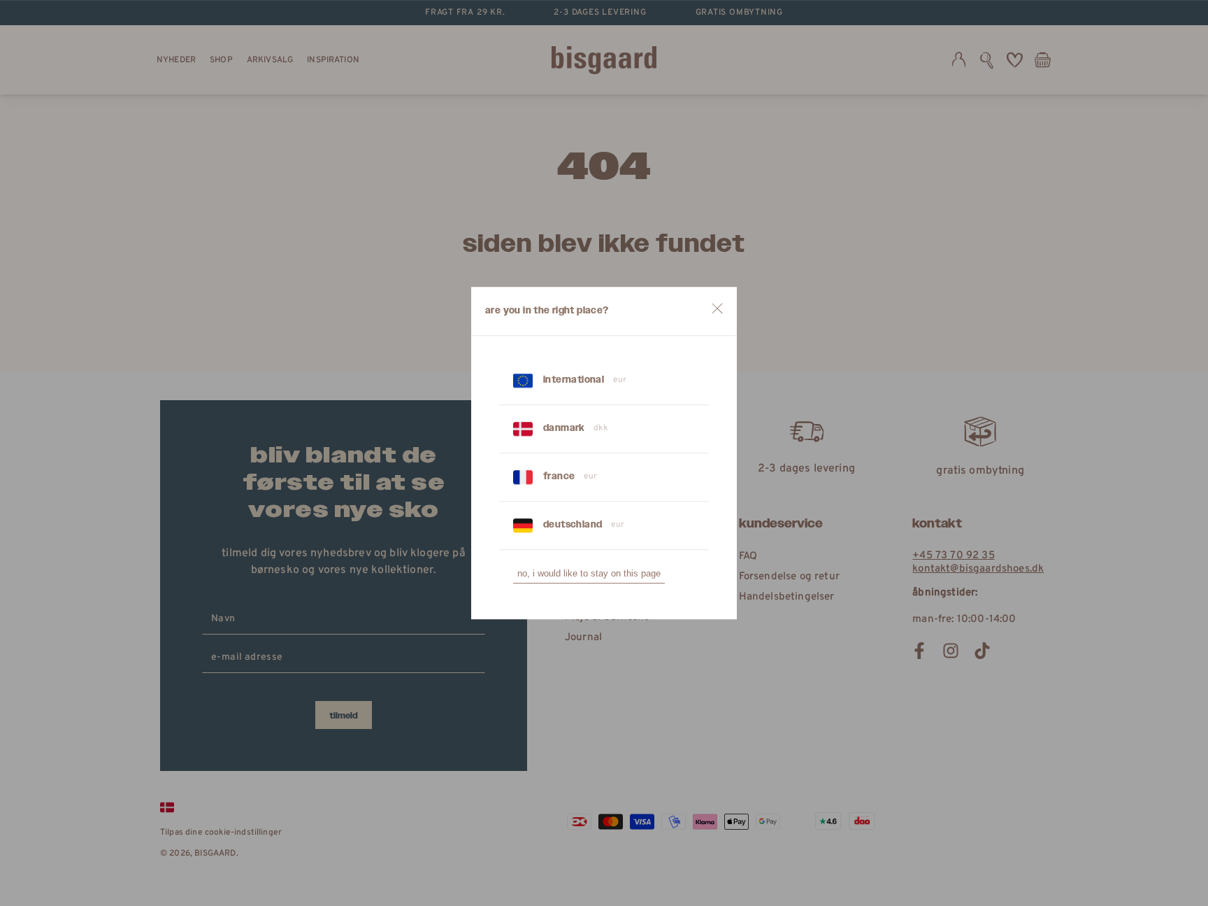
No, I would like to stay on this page (589, 573)
